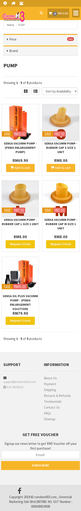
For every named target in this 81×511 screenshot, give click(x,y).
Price (12, 39)
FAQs (47, 413)
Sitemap (49, 419)
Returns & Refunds (57, 395)
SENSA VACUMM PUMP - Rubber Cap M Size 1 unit (60, 224)
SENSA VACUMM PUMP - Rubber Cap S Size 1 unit (60, 147)
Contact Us (52, 407)
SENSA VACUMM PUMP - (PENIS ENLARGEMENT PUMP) (20, 147)
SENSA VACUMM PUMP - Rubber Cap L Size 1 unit (20, 222)
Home (10, 25)
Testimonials (53, 401)
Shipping (50, 390)
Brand (13, 51)
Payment (50, 384)
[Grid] (26, 91)
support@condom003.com (19, 382)
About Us (50, 378)
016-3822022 (14, 387)
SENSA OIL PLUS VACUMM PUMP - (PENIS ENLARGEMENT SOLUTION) (20, 302)
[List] (36, 91)
